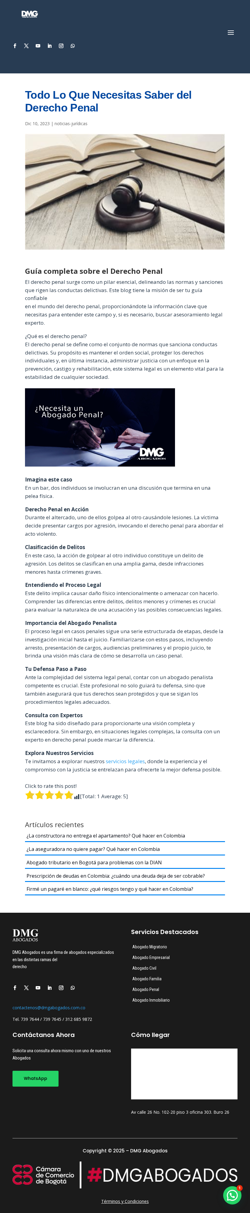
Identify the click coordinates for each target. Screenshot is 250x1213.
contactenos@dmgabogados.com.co (48, 1007)
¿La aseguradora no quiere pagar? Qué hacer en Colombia (93, 849)
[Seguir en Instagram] (61, 46)
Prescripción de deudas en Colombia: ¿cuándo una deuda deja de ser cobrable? (116, 876)
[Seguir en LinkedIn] (49, 46)
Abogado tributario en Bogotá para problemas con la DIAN (94, 862)
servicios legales (125, 761)
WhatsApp (35, 1078)
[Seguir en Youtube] (37, 46)
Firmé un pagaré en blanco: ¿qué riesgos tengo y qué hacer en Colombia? (110, 889)
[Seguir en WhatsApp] (72, 46)
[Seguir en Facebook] (14, 46)
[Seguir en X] (26, 46)
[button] (232, 1195)
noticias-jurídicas (71, 123)
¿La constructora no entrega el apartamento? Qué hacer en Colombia (106, 835)
